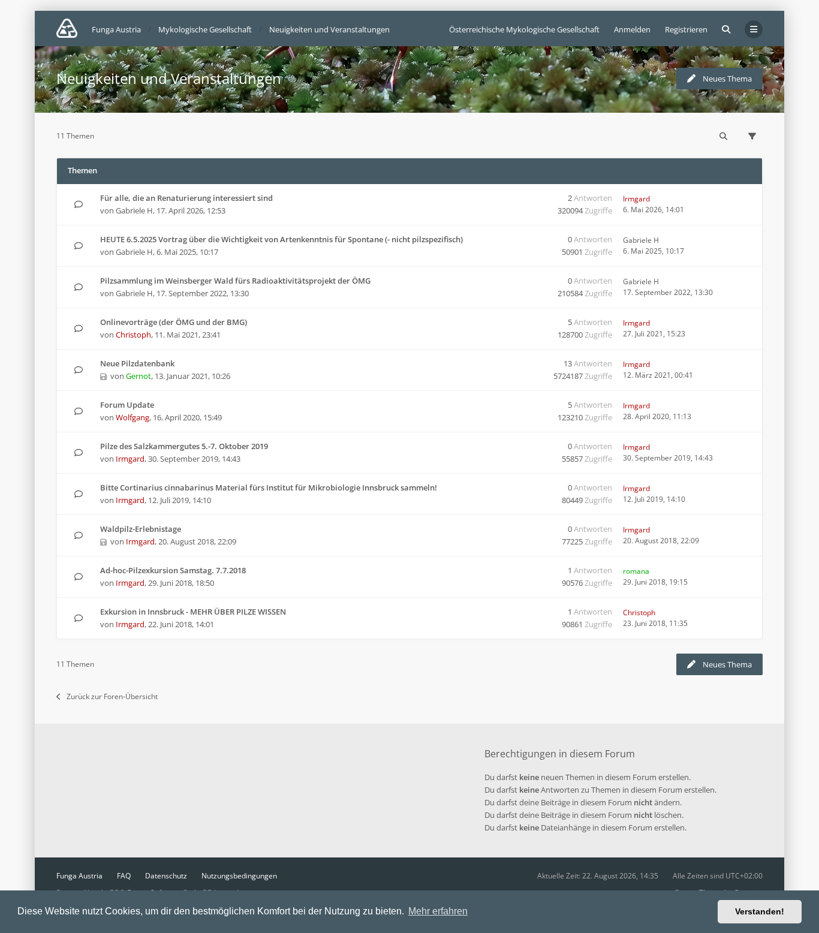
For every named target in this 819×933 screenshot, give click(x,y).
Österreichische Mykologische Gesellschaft (524, 29)
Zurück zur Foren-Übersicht (112, 696)
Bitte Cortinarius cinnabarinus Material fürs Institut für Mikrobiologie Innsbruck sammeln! (268, 487)
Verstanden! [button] (759, 911)
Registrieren (686, 29)
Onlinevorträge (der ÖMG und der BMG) (173, 322)
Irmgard (636, 199)
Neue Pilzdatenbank (137, 363)
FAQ (124, 876)
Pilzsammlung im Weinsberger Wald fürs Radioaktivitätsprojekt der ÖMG (235, 280)
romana (636, 571)
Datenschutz (166, 876)
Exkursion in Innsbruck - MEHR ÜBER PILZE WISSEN (193, 611)
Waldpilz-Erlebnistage (140, 528)
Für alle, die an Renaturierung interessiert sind (186, 197)
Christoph (133, 334)
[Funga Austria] (66, 28)
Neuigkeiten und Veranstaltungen (168, 78)
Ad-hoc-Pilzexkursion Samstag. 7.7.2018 (173, 570)
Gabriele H (134, 210)
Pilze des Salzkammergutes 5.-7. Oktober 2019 (184, 446)
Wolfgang (132, 417)
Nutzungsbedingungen (239, 876)
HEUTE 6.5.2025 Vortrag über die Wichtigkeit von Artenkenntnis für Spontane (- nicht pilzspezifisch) (281, 239)
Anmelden (632, 29)
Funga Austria (79, 876)
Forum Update (127, 404)
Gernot (138, 376)
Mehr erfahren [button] (438, 911)
